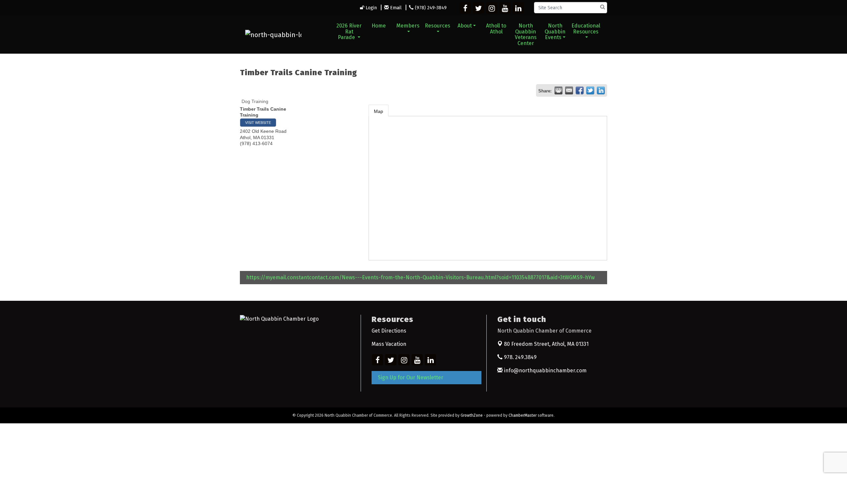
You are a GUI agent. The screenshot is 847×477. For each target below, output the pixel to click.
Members (408, 26)
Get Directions (389, 331)
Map (378, 111)
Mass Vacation (389, 344)
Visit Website (258, 123)
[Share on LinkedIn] (601, 90)
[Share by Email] (569, 90)
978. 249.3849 (520, 357)
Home (379, 26)
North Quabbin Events (555, 31)
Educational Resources (585, 29)
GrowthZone (472, 415)
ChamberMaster (523, 415)
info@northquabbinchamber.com (545, 370)
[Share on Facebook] (580, 90)
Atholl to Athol (496, 29)
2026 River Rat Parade (349, 31)
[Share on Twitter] (590, 90)
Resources (437, 26)
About (465, 26)
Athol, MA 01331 (546, 344)
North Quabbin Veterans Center (526, 34)
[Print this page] (558, 90)
